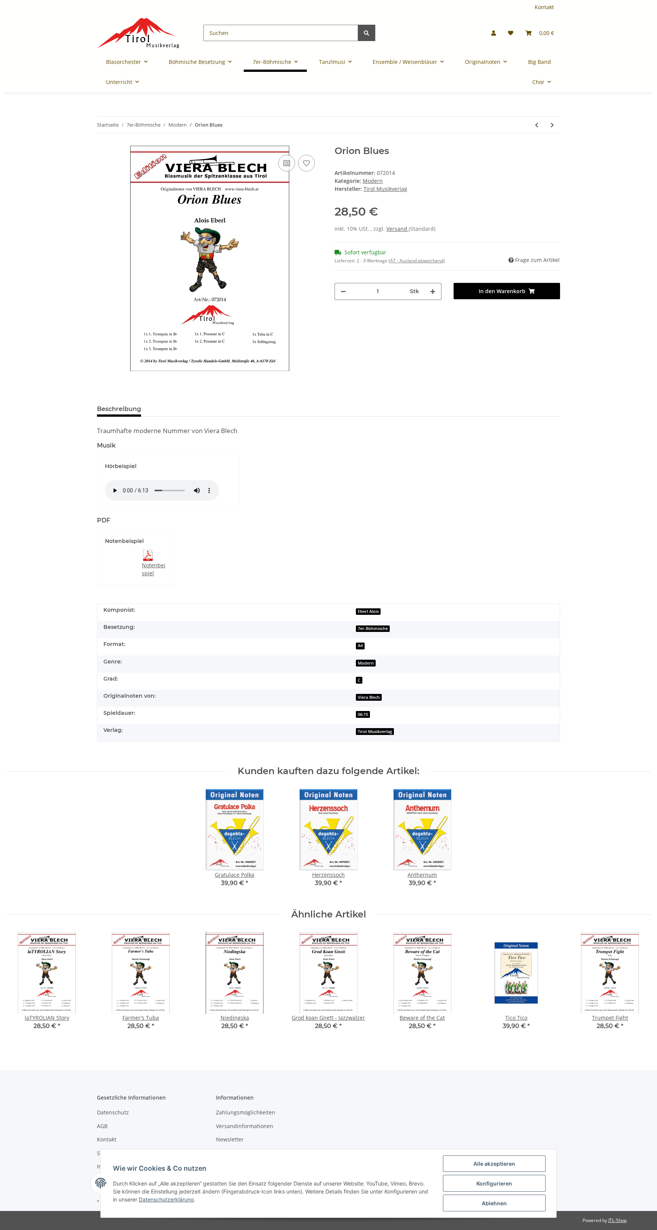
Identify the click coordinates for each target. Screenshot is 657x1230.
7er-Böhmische (373, 628)
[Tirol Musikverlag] (138, 33)
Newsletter (230, 1139)
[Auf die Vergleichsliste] (286, 163)
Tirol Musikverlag (375, 731)
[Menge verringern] (343, 291)
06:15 (363, 714)
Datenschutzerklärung (166, 1199)
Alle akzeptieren (494, 1163)
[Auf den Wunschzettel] (306, 163)
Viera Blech (369, 697)
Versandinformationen (244, 1126)
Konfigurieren (494, 1183)
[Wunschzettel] (510, 33)
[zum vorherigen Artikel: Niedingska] (536, 125)
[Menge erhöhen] (432, 291)
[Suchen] (366, 33)
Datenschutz (113, 1112)
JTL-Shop (617, 1220)
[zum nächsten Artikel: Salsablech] (552, 125)
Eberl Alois (368, 611)
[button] (493, 33)
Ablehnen (494, 1203)
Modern (373, 180)
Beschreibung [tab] (119, 409)
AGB (102, 1126)
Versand (397, 228)
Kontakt (544, 7)
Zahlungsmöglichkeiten (245, 1112)
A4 (360, 645)
